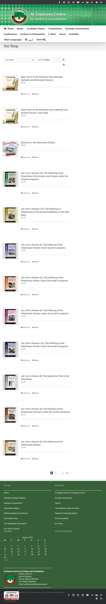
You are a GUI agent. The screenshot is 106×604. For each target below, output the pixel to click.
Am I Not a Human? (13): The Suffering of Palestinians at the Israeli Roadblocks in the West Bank (45, 211)
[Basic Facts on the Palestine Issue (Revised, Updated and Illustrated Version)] (10, 83)
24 (5, 554)
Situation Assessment (63, 498)
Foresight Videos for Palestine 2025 (70, 493)
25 (12, 554)
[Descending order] (33, 59)
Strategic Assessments (13, 503)
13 (25, 549)
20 (25, 551)
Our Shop (59, 523)
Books (6, 493)
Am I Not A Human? (12, 528)
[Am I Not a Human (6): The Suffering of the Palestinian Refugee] (10, 448)
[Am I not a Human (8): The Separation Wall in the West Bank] (10, 382)
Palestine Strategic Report (14, 498)
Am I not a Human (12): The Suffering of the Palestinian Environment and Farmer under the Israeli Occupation (44, 176)
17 (5, 551)
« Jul (5, 560)
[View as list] (63, 64)
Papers (57, 503)
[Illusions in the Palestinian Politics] (10, 149)
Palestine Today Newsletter (66, 513)
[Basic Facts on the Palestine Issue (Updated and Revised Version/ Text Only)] (10, 116)
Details (36, 94)
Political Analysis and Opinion (16, 513)
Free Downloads (61, 518)
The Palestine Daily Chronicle (67, 508)
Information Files (11, 518)
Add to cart (26, 94)
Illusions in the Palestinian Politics (38, 142)
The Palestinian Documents (15, 523)
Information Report (11, 508)
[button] (41, 39)
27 (25, 554)
